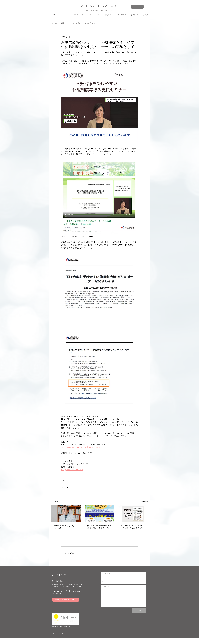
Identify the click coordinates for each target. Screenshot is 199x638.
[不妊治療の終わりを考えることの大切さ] (66, 513)
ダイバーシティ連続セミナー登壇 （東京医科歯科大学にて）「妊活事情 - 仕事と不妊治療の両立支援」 (99, 527)
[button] (94, 15)
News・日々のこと (91, 23)
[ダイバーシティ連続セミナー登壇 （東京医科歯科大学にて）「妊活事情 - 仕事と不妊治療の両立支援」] (100, 513)
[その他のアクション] (136, 37)
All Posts (54, 23)
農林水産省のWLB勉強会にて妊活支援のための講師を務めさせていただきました (133, 527)
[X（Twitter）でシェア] (67, 487)
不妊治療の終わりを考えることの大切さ (65, 527)
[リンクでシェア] (77, 487)
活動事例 (64, 23)
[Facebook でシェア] (62, 487)
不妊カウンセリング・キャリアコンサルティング (99, 10)
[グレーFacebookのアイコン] (147, 7)
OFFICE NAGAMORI (99, 5)
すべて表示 (144, 501)
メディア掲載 (76, 23)
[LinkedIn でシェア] (72, 487)
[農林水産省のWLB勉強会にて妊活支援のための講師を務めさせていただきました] (133, 513)
